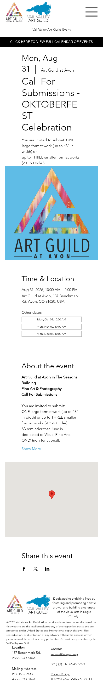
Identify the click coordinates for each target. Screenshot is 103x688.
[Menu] (92, 12)
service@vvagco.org (64, 654)
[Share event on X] (35, 569)
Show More (31, 448)
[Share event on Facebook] (24, 569)
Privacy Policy (60, 674)
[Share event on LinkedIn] (47, 569)
